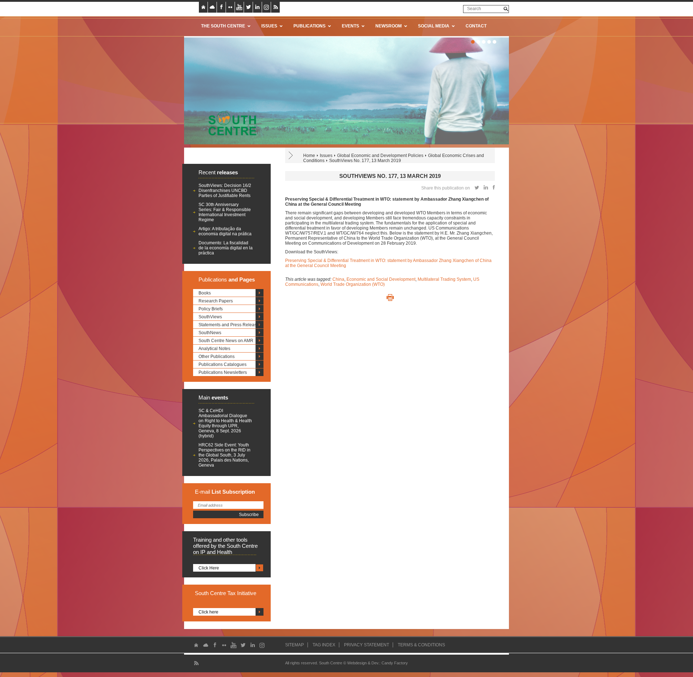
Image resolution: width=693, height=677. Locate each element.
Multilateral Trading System (444, 279)
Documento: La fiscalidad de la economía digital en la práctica (226, 247)
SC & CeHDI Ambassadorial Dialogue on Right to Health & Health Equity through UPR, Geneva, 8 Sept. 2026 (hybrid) (225, 423)
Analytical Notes (214, 348)
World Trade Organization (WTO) (353, 284)
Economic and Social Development (380, 279)
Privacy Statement (366, 644)
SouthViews (210, 316)
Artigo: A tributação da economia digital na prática (225, 231)
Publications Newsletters (223, 372)
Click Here (209, 568)
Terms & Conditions (421, 644)
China (338, 279)
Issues (326, 155)
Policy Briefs (211, 308)
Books (205, 293)
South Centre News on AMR (226, 340)
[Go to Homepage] (230, 123)
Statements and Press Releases (230, 324)
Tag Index (324, 644)
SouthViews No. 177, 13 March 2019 (365, 160)
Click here (208, 612)
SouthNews (210, 332)
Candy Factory (395, 663)
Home (309, 155)
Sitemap (294, 644)
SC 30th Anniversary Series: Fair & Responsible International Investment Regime (225, 212)
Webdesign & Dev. (363, 663)
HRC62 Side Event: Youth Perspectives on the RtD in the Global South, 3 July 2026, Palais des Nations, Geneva (224, 455)
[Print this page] (390, 298)
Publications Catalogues (223, 364)
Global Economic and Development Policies (380, 155)
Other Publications (217, 356)
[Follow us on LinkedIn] (257, 7)
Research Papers (216, 300)
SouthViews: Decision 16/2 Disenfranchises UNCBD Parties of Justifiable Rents (225, 190)
